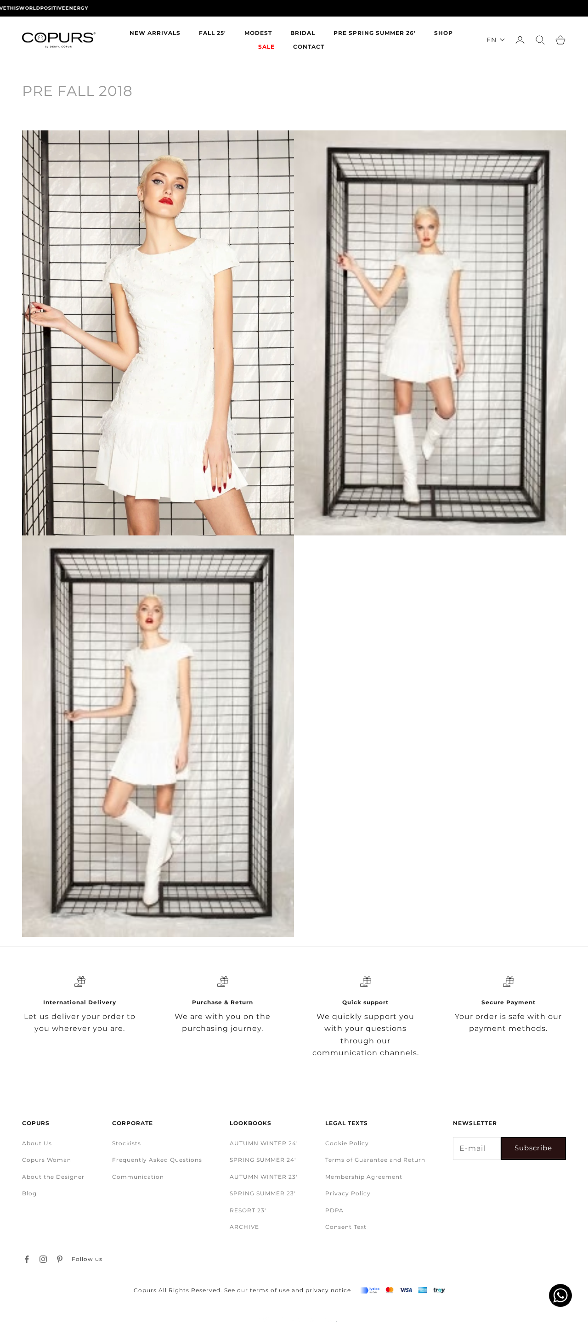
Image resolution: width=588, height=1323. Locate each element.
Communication (138, 1176)
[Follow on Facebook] (26, 1259)
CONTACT (308, 46)
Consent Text (346, 1226)
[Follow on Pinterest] (59, 1259)
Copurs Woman (46, 1159)
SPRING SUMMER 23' (262, 1193)
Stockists (126, 1143)
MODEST (258, 32)
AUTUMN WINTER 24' (264, 1143)
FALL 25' (212, 32)
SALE (266, 46)
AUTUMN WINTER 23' (263, 1176)
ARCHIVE (244, 1226)
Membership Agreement (363, 1176)
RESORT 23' (248, 1210)
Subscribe (533, 1147)
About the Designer (53, 1176)
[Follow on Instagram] (43, 1259)
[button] (495, 40)
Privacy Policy (348, 1193)
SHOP (443, 32)
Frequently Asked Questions (157, 1159)
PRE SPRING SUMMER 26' (375, 32)
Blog (29, 1193)
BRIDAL (302, 32)
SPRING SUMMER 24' (263, 1159)
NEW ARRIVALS (155, 32)
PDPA (334, 1210)
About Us (37, 1143)
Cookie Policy (347, 1143)
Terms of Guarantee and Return (375, 1159)
